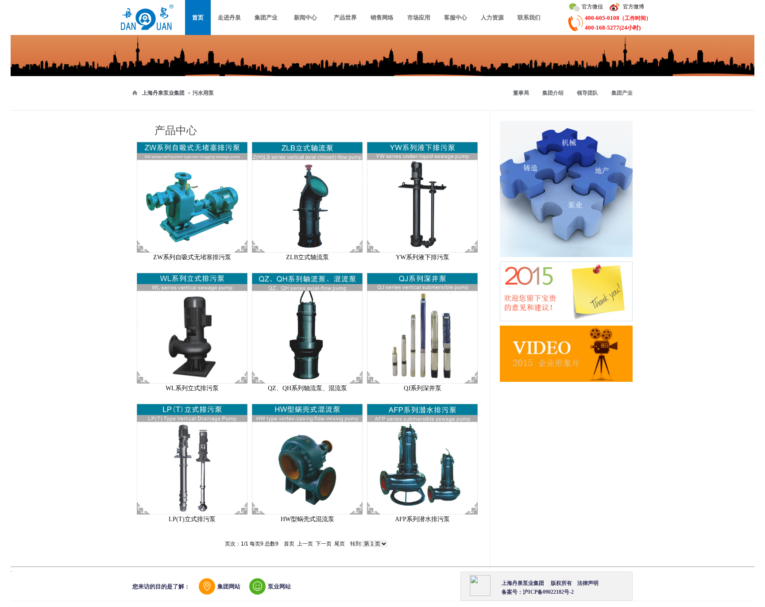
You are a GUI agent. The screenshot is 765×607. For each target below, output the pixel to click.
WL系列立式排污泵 (192, 388)
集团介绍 (553, 93)
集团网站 (228, 586)
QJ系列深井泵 (422, 388)
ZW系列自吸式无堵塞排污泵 (192, 257)
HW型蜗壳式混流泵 (307, 519)
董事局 (521, 93)
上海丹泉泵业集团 (163, 93)
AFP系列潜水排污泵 (422, 519)
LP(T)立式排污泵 (192, 519)
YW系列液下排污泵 (422, 257)
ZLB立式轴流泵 (307, 257)
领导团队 (587, 93)
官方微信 (592, 7)
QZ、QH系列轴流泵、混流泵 (307, 388)
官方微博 (633, 7)
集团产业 (622, 93)
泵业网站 (279, 586)
